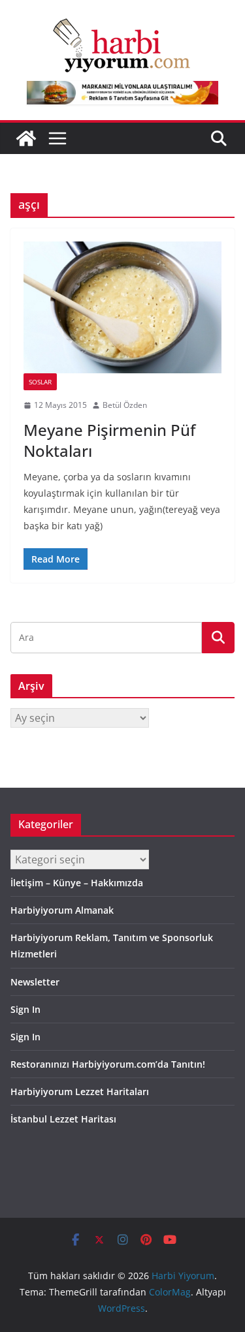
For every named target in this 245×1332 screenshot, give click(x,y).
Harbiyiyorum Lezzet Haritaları (79, 1091)
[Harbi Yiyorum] (26, 138)
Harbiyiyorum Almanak (62, 910)
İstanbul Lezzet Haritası (63, 1119)
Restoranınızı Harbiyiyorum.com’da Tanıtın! (107, 1064)
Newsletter (34, 982)
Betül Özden (125, 404)
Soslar (40, 381)
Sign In (25, 1009)
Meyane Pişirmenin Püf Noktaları (109, 440)
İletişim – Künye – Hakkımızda (76, 882)
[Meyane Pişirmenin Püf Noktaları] (122, 307)
